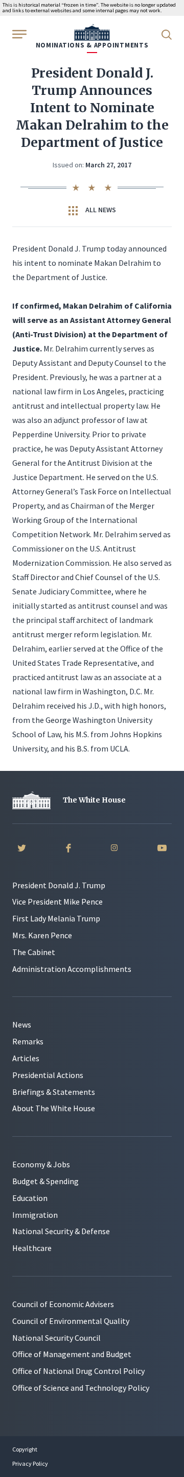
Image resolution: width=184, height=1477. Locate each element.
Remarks (27, 1041)
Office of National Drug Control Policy (78, 1371)
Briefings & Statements (53, 1092)
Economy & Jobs (41, 1164)
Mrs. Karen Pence (42, 935)
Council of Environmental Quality (70, 1321)
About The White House (53, 1108)
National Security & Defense (61, 1231)
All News (100, 209)
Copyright (24, 1449)
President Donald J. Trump (58, 885)
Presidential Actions (47, 1075)
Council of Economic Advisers (63, 1304)
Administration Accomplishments (71, 969)
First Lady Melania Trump (56, 918)
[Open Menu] (18, 33)
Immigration (35, 1215)
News (21, 1024)
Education (30, 1198)
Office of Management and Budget (71, 1354)
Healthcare (32, 1248)
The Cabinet (33, 952)
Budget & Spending (45, 1181)
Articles (25, 1058)
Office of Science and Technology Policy (80, 1388)
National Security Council (56, 1338)
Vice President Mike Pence (57, 901)
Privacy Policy (30, 1463)
